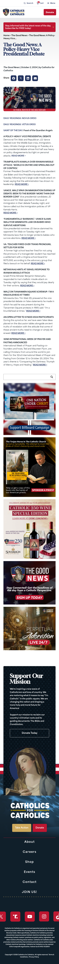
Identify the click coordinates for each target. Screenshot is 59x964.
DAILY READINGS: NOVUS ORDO (19, 118)
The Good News (19, 36)
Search (53, 378)
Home (6, 36)
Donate (50, 12)
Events (29, 872)
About (29, 842)
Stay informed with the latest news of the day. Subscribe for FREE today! (28, 27)
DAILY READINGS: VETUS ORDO (19, 125)
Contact (30, 882)
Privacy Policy (34, 957)
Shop (29, 862)
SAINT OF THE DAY (12, 131)
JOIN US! (29, 892)
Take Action (21, 828)
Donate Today (29, 733)
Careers (29, 852)
